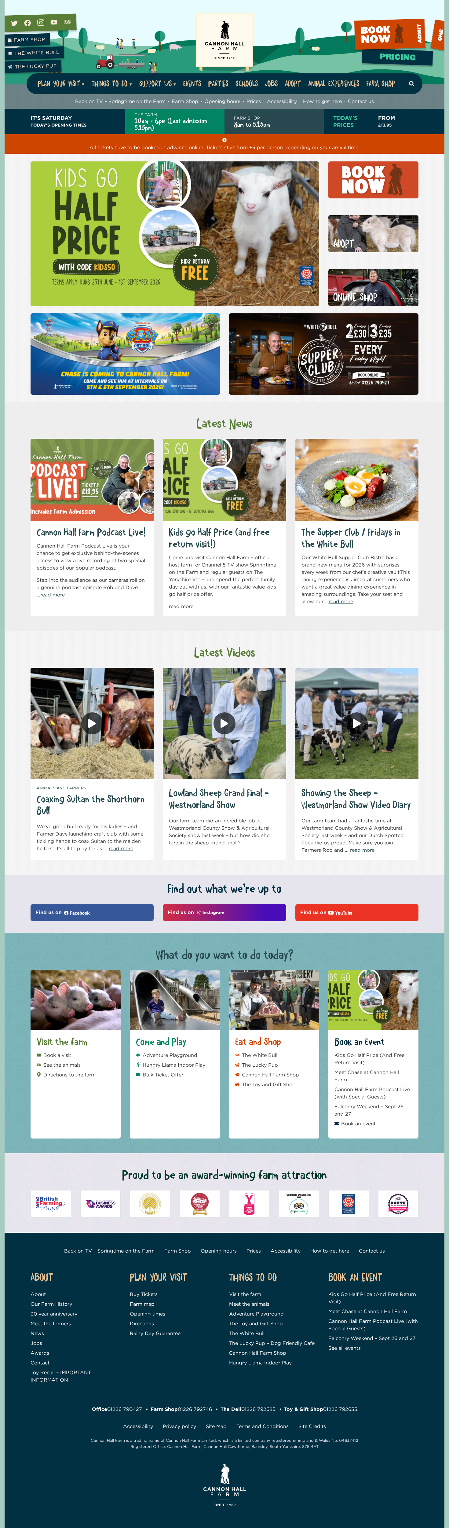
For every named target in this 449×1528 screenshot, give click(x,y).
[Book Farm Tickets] (398, 59)
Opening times (147, 1314)
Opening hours (222, 101)
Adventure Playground (170, 1055)
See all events (344, 1348)
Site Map (216, 1426)
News (37, 1333)
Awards (40, 1353)
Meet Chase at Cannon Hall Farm (366, 1076)
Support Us (155, 83)
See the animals (62, 1065)
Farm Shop (29, 39)
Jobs (271, 83)
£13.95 (386, 121)
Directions (142, 1324)
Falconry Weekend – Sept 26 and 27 (368, 1110)
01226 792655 (340, 1409)
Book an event (358, 1124)
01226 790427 (124, 1409)
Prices (253, 101)
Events (192, 83)
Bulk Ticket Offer (163, 1075)
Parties (218, 83)
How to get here (322, 101)
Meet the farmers (51, 1324)
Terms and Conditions (262, 1426)
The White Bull (36, 52)
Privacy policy (179, 1426)
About (38, 1294)
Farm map (142, 1304)
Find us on (49, 912)
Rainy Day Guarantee (155, 1333)
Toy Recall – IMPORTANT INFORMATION (61, 1376)
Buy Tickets (144, 1294)
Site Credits (312, 1426)
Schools (246, 83)
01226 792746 (195, 1409)
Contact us (361, 101)
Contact (40, 1363)
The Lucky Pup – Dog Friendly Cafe (272, 1343)
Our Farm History (51, 1304)
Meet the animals (249, 1304)
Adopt (293, 83)
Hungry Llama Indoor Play (174, 1065)
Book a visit (57, 1055)
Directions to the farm (69, 1075)
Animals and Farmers (61, 788)
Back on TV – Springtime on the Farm (120, 101)
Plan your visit (59, 83)
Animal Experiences (333, 83)
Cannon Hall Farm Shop (270, 1075)
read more (52, 595)
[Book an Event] (399, 35)
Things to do (110, 83)
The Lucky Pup (36, 66)
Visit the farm (245, 1294)
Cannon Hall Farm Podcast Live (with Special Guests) (372, 1093)
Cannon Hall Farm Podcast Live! (91, 532)
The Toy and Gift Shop (269, 1084)
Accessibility (282, 101)
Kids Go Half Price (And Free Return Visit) (369, 1058)
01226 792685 (258, 1409)
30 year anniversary (54, 1314)
